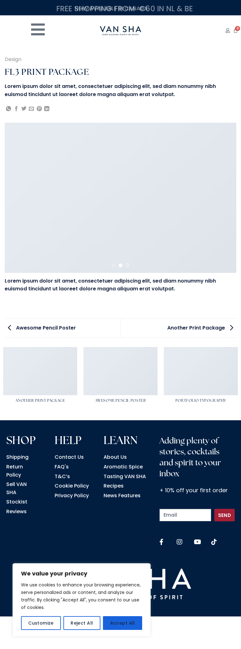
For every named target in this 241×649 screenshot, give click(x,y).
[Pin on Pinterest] (39, 109)
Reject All (82, 623)
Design (13, 59)
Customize (41, 623)
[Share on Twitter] (23, 109)
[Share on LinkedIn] (46, 109)
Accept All (122, 623)
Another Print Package (196, 327)
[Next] (223, 198)
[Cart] (235, 30)
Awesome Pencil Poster (45, 327)
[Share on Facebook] (16, 109)
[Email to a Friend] (31, 109)
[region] (82, 599)
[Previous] (17, 198)
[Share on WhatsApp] (8, 109)
